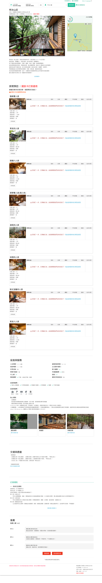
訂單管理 (75, 0)
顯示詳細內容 (14, 432)
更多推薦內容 (57, 553)
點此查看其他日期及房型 (73, 106)
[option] (23, 421)
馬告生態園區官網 (15, 466)
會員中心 (68, 0)
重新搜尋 (71, 5)
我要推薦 (46, 553)
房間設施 (13, 121)
